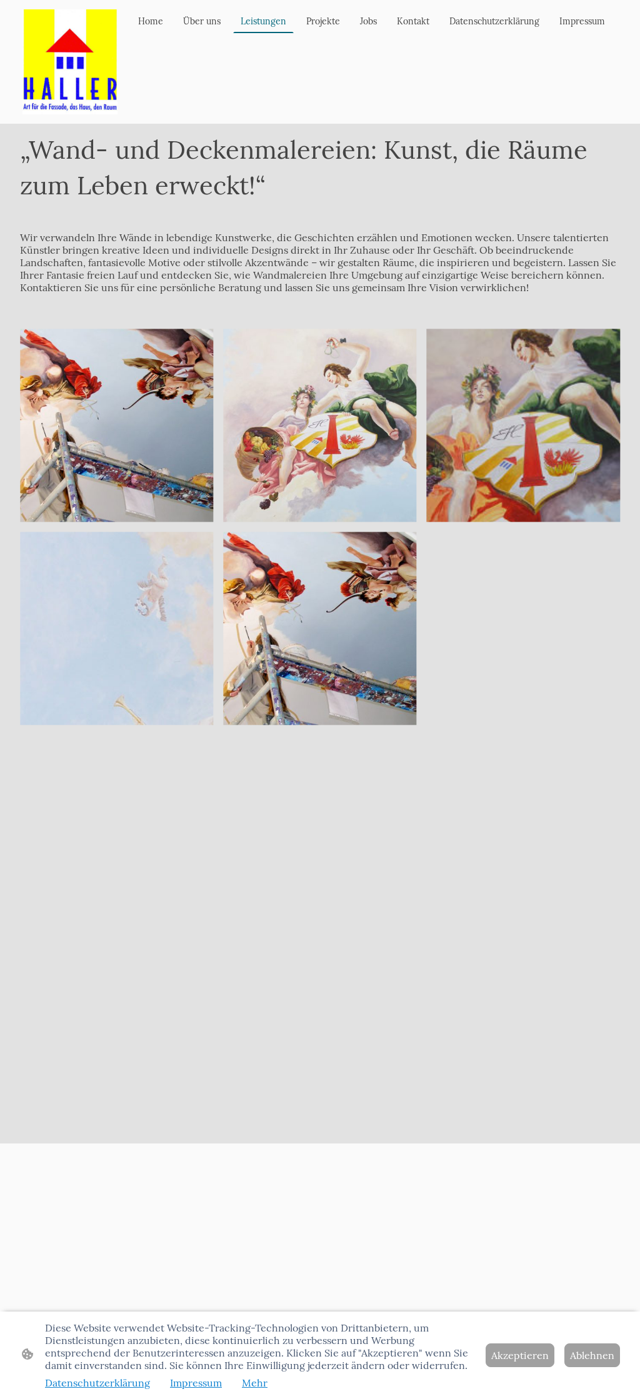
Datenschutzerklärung (97, 1383)
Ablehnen (592, 1355)
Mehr (255, 1383)
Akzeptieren (520, 1355)
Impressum (196, 1383)
